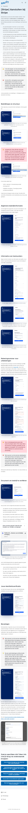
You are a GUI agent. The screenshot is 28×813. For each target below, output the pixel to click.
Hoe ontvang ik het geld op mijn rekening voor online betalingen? (14, 763)
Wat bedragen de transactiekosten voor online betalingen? (14, 783)
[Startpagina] (5, 2)
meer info (16, 367)
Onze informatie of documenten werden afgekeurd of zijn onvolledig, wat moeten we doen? (14, 768)
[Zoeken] (22, 2)
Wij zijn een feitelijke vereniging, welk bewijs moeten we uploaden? (14, 774)
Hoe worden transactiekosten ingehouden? (13, 778)
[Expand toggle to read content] (24, 525)
